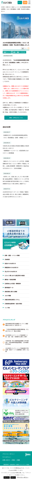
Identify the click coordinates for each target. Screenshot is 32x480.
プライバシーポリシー (8, 454)
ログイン (19, 2)
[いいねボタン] (22, 48)
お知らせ (8, 7)
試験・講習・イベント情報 (12, 255)
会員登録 (25, 2)
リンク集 (7, 308)
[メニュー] (29, 2)
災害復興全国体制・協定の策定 (13, 304)
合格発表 (7, 259)
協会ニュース (7, 52)
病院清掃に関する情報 (11, 291)
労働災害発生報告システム (12, 300)
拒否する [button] (13, 477)
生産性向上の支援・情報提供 (13, 283)
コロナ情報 (8, 296)
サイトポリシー (6, 457)
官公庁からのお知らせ (11, 271)
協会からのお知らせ (10, 263)
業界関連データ (9, 287)
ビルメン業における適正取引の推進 (15, 275)
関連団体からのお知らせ (11, 267)
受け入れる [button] (7, 477)
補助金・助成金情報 (10, 279)
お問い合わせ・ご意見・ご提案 (11, 460)
